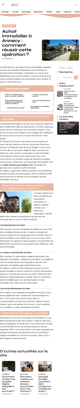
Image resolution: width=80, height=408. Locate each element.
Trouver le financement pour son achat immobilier (15, 95)
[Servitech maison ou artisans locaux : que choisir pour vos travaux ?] (26, 366)
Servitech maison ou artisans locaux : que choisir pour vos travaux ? (26, 384)
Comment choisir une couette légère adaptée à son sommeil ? (8, 384)
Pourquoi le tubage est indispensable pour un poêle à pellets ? (67, 126)
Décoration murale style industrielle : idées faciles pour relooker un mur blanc (71, 108)
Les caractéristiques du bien (41, 101)
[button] (76, 68)
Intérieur (42, 374)
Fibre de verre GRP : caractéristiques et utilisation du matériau (71, 94)
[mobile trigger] (4, 4)
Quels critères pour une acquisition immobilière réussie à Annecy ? (14, 101)
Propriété (9, 26)
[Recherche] (70, 4)
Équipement (67, 88)
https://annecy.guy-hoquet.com (18, 165)
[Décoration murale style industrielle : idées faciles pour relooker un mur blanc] (60, 107)
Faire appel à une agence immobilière (40, 107)
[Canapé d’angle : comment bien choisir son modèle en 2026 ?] (45, 366)
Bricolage (24, 374)
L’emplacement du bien (15, 108)
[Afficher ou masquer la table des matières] (40, 88)
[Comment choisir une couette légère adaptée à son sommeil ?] (8, 366)
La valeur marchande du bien (40, 95)
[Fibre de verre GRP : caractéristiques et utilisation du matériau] (60, 94)
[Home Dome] (15, 4)
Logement (6, 374)
